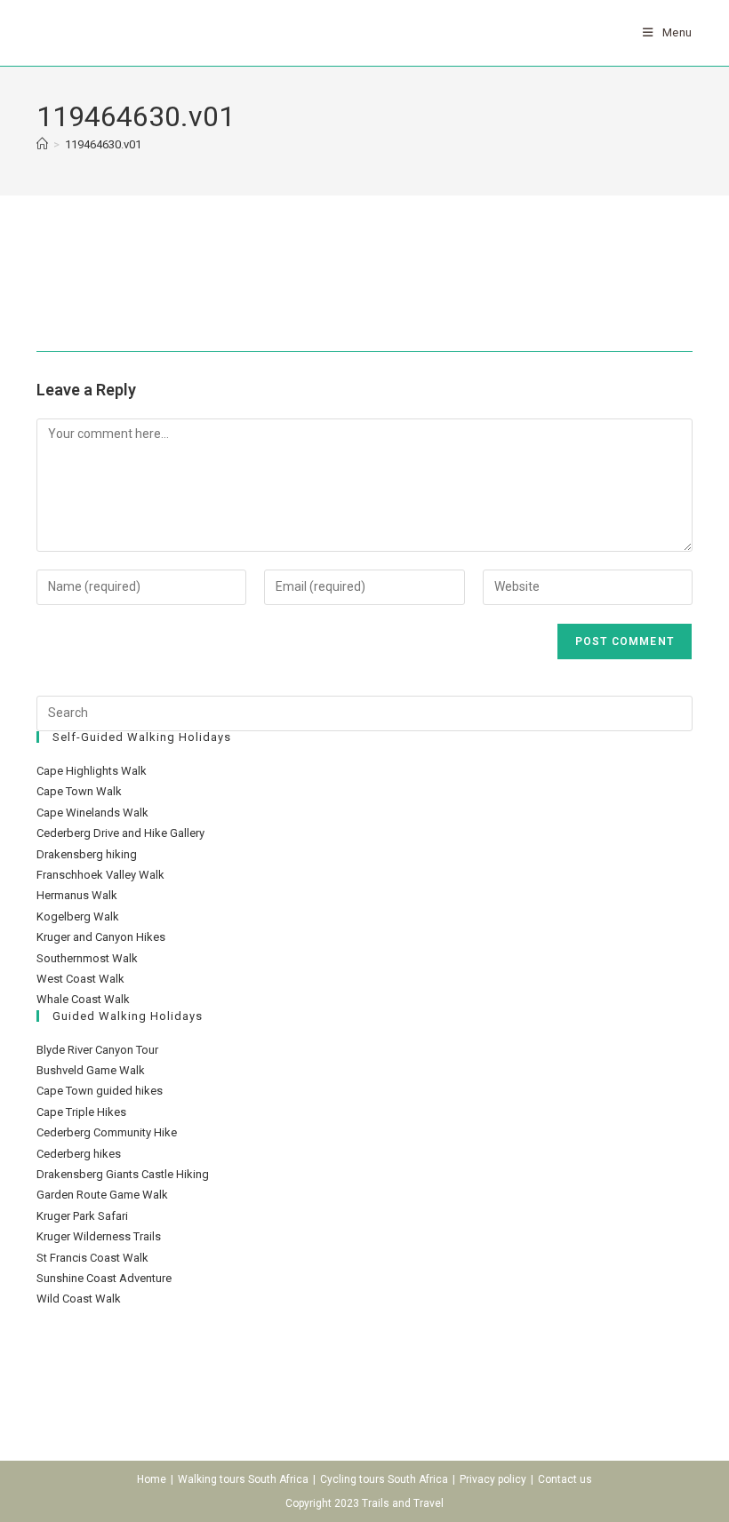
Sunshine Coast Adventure (104, 1278)
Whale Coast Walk (83, 999)
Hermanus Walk (76, 895)
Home (151, 1479)
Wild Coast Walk (78, 1298)
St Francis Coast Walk (92, 1257)
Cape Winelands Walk (92, 812)
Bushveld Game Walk (90, 1070)
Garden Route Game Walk (102, 1194)
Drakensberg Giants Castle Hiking (122, 1174)
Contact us (565, 1479)
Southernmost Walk (87, 958)
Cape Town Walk (79, 791)
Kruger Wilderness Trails (98, 1236)
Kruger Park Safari (82, 1216)
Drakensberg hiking (86, 854)
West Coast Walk (80, 978)
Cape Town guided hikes (99, 1090)
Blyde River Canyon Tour (97, 1049)
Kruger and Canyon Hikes (100, 937)
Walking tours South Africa (243, 1479)
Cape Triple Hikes (81, 1112)
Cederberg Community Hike (106, 1132)
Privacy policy (493, 1479)
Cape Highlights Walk (91, 770)
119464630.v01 (103, 144)
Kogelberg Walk (77, 916)
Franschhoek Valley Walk (100, 874)
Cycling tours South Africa (384, 1479)
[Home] (42, 144)
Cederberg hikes (78, 1153)
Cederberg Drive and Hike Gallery (120, 833)
